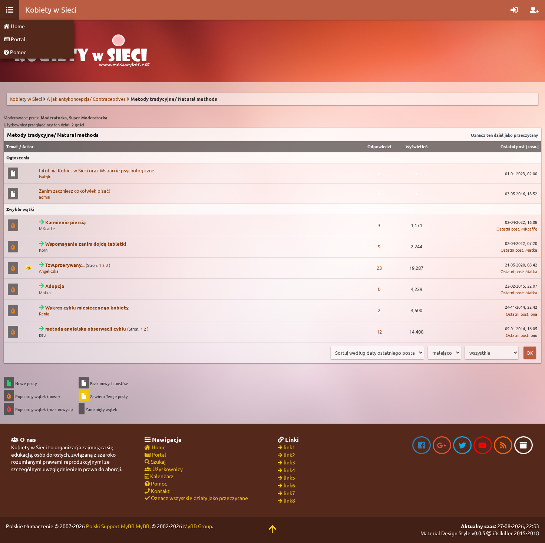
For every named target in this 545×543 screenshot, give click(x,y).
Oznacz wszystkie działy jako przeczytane (199, 497)
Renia (44, 314)
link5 (289, 477)
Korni (44, 250)
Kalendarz (161, 476)
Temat (12, 146)
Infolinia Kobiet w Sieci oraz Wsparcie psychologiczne (96, 170)
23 (379, 268)
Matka (531, 250)
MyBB (142, 526)
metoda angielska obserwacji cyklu (85, 328)
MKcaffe (47, 228)
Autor (28, 146)
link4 (289, 470)
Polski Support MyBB (110, 526)
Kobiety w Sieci (26, 99)
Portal (17, 39)
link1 (289, 447)
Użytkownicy (167, 469)
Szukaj (158, 461)
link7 (289, 493)
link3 (289, 462)
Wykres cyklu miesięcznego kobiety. (87, 307)
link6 (289, 485)
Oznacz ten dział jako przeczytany (504, 135)
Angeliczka (49, 271)
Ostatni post (513, 146)
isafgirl (45, 176)
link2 (289, 454)
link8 (289, 500)
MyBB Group (197, 526)
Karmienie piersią (65, 222)
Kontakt (160, 490)
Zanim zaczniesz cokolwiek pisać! (74, 191)
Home (17, 26)
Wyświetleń (416, 146)
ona (534, 314)
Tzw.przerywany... (65, 265)
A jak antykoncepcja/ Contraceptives (86, 99)
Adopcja (54, 286)
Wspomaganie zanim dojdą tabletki (85, 244)
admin (44, 197)
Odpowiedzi (379, 146)
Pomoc (17, 52)
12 (379, 331)
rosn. (532, 146)
